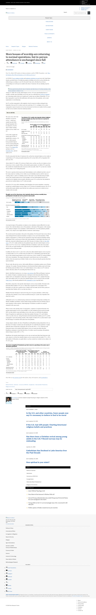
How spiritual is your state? (37, 462)
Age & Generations (10, 542)
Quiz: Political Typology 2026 (36, 491)
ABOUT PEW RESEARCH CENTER (12, 594)
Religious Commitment (10, 386)
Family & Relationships (11, 547)
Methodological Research (12, 562)
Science (7, 553)
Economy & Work (10, 550)
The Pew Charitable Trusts (77, 596)
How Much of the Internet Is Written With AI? (41, 494)
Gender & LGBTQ (10, 545)
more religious (30, 273)
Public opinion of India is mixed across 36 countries (43, 508)
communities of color (31, 280)
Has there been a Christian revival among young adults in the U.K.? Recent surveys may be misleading (46, 438)
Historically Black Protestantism (41, 384)
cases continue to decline (18, 78)
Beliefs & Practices (9, 384)
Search (65, 12)
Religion (8, 540)
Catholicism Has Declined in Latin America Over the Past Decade (46, 451)
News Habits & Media (11, 559)
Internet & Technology (11, 556)
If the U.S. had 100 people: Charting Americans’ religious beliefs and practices (46, 426)
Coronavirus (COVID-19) (23, 384)
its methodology (44, 377)
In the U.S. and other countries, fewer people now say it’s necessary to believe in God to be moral (47, 414)
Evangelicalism (32, 384)
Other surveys (9, 280)
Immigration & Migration (11, 534)
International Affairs (10, 531)
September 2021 (9, 150)
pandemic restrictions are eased (33, 78)
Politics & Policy (9, 528)
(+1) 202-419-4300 (10, 524)
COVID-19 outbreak (44, 94)
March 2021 (15, 147)
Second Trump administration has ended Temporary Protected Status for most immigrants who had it (48, 498)
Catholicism (16, 384)
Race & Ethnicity (10, 537)
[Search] (89, 12)
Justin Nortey (10, 69)
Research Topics (48, 18)
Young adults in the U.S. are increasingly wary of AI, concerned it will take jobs (47, 503)
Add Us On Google (10, 66)
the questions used (17, 377)
